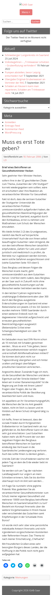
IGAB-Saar (34, 590)
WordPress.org (13, 132)
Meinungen (21, 577)
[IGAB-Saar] (26, 4)
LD (5, 160)
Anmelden (10, 122)
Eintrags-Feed (12, 125)
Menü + (26, 12)
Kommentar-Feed (14, 129)
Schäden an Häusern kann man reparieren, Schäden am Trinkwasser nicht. (25, 90)
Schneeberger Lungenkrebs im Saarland (27, 55)
